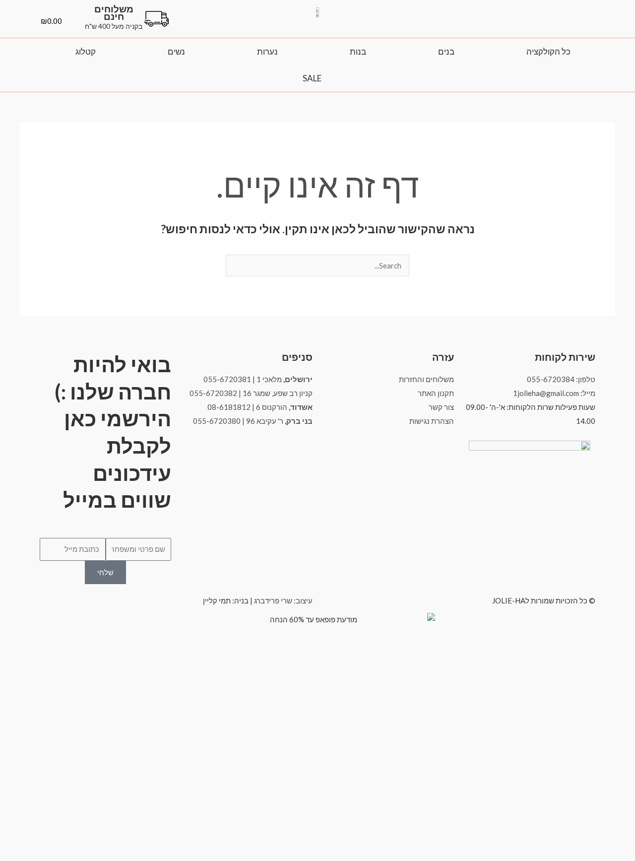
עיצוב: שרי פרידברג (283, 600)
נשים (176, 51)
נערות (267, 51)
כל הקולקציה (548, 51)
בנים (446, 51)
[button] (586, 26)
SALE (312, 78)
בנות (358, 51)
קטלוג (85, 51)
